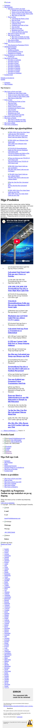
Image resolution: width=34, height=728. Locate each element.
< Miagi (4, 430)
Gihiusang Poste (16, 23)
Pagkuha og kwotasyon (7, 78)
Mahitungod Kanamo (10, 46)
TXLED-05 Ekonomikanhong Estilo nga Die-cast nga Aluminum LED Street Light (19, 304)
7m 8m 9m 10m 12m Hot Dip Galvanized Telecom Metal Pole (17, 412)
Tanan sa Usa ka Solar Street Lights (22, 12)
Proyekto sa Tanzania (14, 68)
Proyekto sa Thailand (14, 70)
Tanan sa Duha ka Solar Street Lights (22, 13)
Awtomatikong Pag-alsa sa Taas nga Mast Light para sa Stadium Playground (18, 369)
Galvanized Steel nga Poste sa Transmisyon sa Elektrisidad (18, 331)
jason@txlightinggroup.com (17, 438)
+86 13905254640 (16, 440)
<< (1, 430)
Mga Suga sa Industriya (14, 41)
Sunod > (14, 430)
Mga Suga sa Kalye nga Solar (16, 8)
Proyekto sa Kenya (13, 61)
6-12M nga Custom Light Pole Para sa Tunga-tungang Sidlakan (18, 343)
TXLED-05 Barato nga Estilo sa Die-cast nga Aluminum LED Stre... (18, 154)
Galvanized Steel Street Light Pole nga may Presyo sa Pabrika (19, 274)
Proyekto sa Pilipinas (14, 66)
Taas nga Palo (16, 27)
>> (17, 430)
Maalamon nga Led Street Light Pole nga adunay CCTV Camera (17, 318)
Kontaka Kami (8, 74)
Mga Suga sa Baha (13, 40)
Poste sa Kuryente (17, 28)
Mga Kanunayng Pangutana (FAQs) (18, 45)
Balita (6, 43)
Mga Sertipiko (12, 48)
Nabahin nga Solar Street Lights (21, 10)
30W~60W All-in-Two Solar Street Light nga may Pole (18, 194)
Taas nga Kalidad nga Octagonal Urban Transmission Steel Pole (16, 381)
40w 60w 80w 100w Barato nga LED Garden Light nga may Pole (18, 425)
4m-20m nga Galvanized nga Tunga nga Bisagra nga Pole (19, 355)
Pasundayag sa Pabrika (14, 53)
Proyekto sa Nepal (13, 63)
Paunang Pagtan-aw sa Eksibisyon (14, 55)
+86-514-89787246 (16, 441)
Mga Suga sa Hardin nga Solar (20, 37)
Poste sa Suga (12, 17)
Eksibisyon (11, 56)
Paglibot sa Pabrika (13, 50)
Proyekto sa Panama (14, 65)
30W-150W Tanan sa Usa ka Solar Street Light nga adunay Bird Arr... (18, 136)
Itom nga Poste (16, 20)
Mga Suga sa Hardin (14, 35)
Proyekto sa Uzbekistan (14, 73)
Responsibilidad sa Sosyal (15, 51)
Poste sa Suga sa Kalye (18, 22)
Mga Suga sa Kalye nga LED (16, 33)
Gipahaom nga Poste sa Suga (20, 25)
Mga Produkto (8, 7)
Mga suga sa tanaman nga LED (21, 38)
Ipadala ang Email (6, 544)
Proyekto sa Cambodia (14, 60)
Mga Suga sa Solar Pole (18, 15)
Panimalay (7, 5)
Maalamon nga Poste (18, 30)
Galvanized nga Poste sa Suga (20, 18)
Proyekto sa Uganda (14, 71)
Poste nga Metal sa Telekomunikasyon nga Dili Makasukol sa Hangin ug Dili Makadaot (18, 398)
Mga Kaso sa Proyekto (10, 58)
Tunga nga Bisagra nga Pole (20, 32)
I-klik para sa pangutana (7, 503)
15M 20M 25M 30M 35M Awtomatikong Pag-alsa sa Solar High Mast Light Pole (18, 288)
